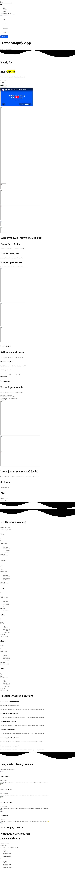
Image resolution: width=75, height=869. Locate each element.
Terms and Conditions (7, 853)
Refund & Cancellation (7, 856)
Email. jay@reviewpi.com (11, 13)
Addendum (5, 850)
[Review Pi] (5, 15)
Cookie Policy (5, 851)
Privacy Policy (5, 854)
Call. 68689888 (3, 13)
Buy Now (4, 36)
